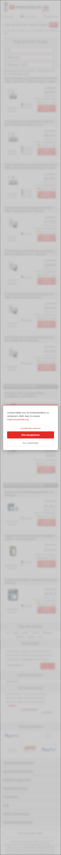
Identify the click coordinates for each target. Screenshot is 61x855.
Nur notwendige (30, 443)
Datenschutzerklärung (18, 419)
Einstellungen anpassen (31, 428)
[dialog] (30, 427)
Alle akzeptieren (30, 434)
